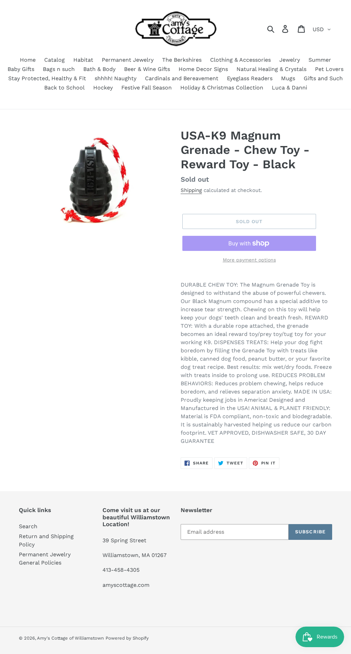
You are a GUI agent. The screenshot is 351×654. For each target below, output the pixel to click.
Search (28, 526)
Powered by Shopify (127, 638)
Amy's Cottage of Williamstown (70, 638)
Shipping (191, 190)
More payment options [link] (249, 260)
